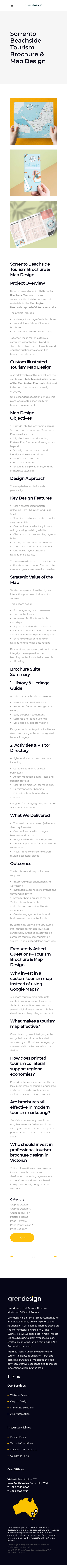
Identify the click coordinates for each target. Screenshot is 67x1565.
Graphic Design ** (20, 1208)
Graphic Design (19, 1401)
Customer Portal (19, 1455)
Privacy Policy (18, 1437)
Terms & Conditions (21, 1443)
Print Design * (25, 1224)
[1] (33, 121)
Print (13, 1224)
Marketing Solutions (22, 1407)
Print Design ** (18, 1228)
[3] (33, 224)
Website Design (19, 1395)
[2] (33, 173)
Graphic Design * (19, 1204)
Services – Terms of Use (23, 1449)
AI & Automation (20, 1413)
